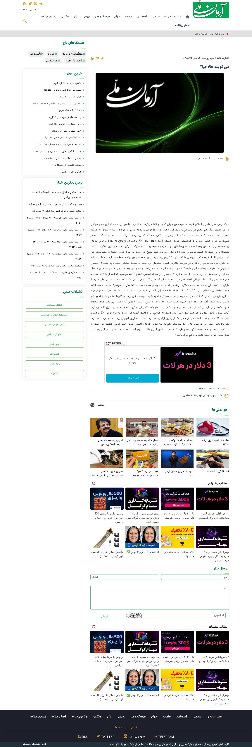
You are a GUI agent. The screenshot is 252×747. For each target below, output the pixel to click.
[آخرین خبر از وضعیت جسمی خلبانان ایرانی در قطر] (106, 458)
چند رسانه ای (214, 717)
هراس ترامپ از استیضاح (69, 97)
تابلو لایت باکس (54, 334)
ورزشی (86, 17)
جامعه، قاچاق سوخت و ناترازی (65, 117)
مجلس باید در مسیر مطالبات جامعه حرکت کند (57, 104)
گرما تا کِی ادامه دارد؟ (217, 471)
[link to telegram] (41, 3)
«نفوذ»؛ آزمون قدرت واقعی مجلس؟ (63, 138)
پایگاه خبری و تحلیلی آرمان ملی (177, 744)
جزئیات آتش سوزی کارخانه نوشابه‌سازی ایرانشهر (203, 34)
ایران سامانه (28, 744)
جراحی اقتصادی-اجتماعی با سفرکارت (63, 158)
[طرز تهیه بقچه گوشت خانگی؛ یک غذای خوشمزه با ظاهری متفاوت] (177, 427)
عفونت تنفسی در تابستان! (68, 165)
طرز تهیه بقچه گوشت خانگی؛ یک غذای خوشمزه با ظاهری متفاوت (178, 442)
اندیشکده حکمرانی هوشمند (54, 315)
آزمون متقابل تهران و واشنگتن (66, 131)
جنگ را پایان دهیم (72, 172)
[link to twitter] (30, 3)
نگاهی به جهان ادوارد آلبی (68, 83)
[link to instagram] (35, 3)
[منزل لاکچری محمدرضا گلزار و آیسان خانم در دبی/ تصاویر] (142, 427)
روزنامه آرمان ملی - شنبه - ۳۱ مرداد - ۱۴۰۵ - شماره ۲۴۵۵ (56, 275)
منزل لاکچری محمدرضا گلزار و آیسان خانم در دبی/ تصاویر (142, 442)
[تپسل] (107, 343)
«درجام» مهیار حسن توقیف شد (178, 473)
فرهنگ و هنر (102, 17)
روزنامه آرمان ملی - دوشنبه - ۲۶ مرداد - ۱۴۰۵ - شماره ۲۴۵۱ (54, 220)
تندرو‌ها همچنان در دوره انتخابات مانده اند (59, 145)
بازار (76, 17)
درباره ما (119, 727)
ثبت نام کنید (132, 378)
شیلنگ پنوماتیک (55, 305)
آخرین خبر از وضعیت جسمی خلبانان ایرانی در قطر (107, 473)
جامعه (128, 17)
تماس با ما (131, 727)
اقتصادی (142, 17)
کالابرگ (54, 373)
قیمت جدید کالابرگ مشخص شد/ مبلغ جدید (144, 473)
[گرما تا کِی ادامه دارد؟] (212, 458)
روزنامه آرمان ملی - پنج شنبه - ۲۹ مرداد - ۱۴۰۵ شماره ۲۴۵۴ (54, 256)
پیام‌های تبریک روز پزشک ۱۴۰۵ (215, 442)
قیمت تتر (54, 354)
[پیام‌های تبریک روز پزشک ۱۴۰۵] (212, 427)
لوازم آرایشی (54, 364)
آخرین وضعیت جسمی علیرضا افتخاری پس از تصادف (110, 442)
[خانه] (188, 17)
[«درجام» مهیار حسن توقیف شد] (177, 458)
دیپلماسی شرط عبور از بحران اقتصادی (62, 90)
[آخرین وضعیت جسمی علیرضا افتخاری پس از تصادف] (106, 427)
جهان (117, 17)
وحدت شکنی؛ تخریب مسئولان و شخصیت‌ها (58, 151)
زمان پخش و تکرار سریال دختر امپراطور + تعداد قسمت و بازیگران (57, 194)
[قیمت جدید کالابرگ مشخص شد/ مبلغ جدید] (142, 458)
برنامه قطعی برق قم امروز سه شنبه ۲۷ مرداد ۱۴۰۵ (56, 211)
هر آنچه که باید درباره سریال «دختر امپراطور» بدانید (55, 204)
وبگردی (65, 17)
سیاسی (155, 17)
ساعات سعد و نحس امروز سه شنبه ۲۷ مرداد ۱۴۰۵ (55, 266)
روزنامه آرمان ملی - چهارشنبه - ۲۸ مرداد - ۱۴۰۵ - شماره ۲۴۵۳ (57, 244)
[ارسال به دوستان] (97, 58)
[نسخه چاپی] (92, 58)
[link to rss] (25, 3)
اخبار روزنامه (182, 25)
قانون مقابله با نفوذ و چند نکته (65, 124)
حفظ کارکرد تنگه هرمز (70, 110)
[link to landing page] (211, 9)
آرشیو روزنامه (48, 17)
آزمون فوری (54, 344)
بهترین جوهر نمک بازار (54, 324)
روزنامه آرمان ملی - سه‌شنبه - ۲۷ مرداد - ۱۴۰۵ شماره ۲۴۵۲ (55, 232)
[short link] (102, 58)
